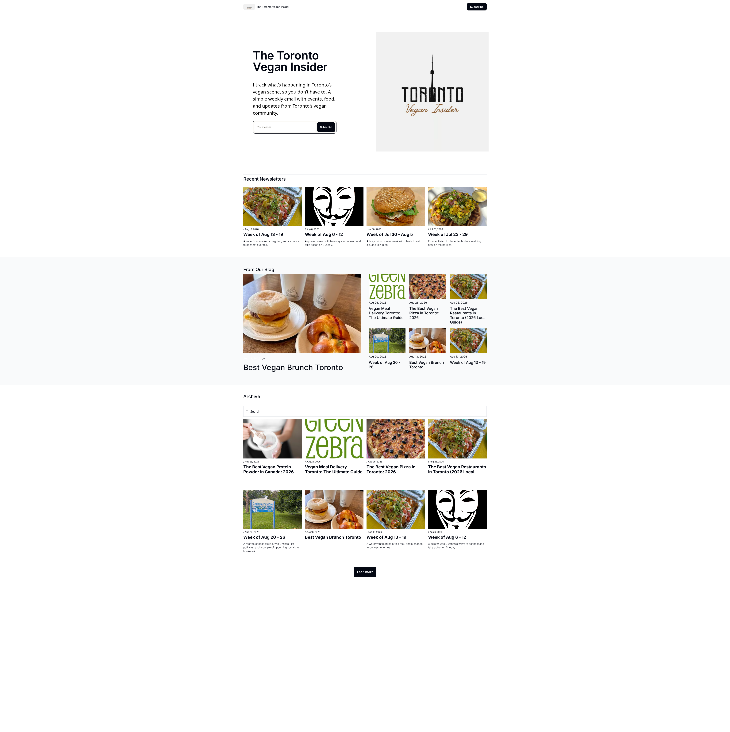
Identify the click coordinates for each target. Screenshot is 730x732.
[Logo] (249, 7)
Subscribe (326, 126)
